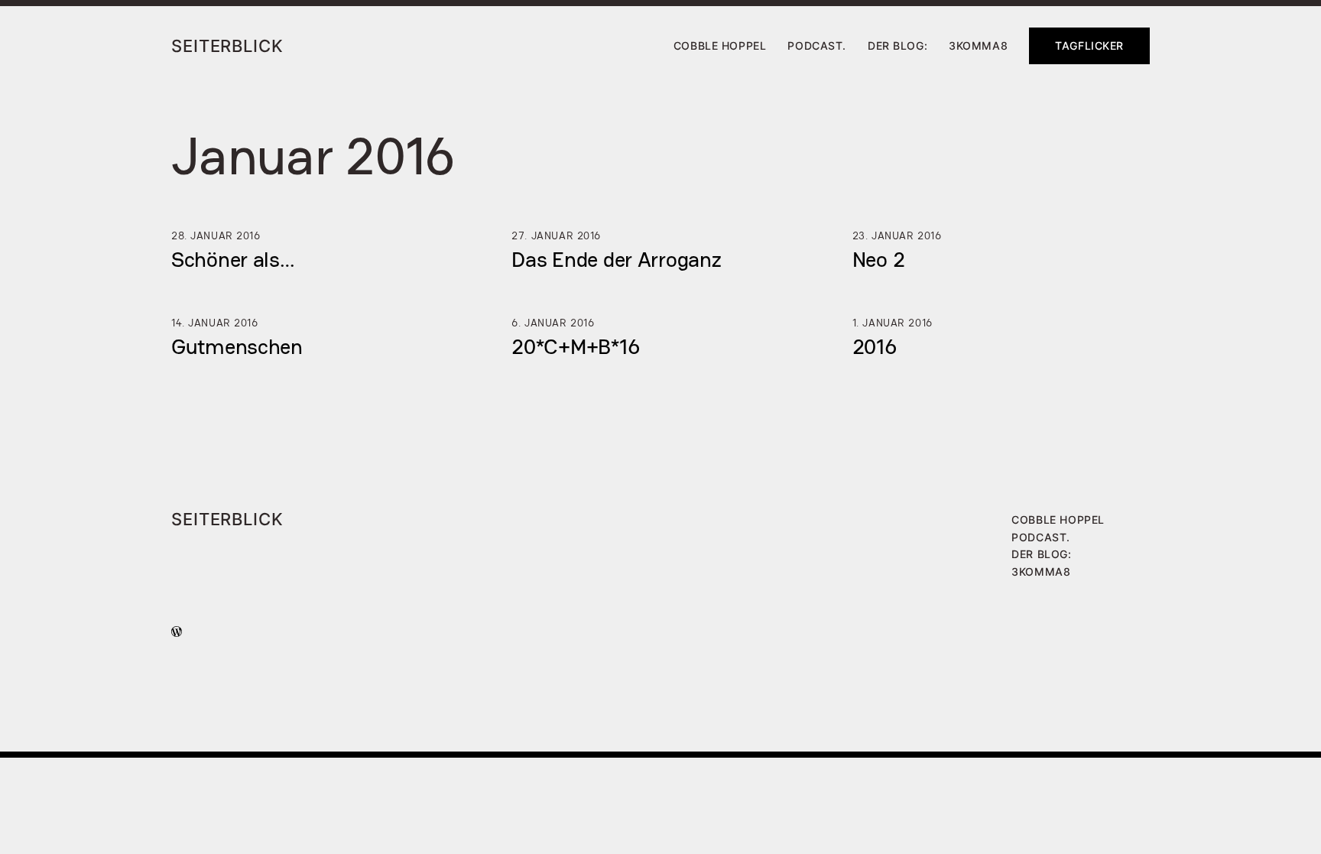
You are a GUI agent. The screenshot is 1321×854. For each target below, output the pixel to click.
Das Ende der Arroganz (616, 259)
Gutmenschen (237, 346)
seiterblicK (227, 45)
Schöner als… (233, 259)
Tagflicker (1089, 45)
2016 (874, 346)
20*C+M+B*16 (575, 346)
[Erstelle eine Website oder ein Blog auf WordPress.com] (176, 632)
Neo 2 (878, 259)
